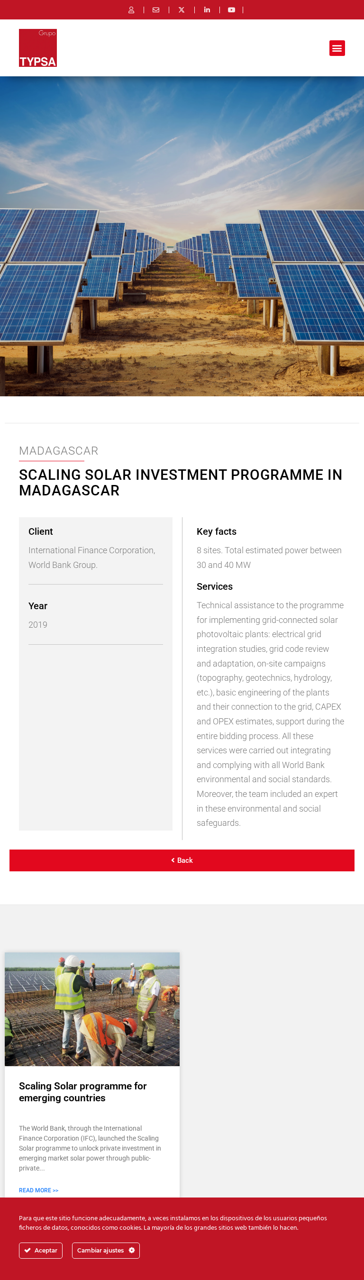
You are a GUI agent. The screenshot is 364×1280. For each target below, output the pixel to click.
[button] (337, 48)
